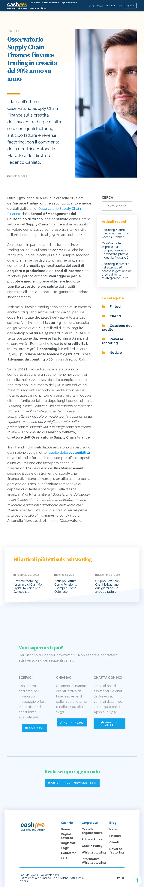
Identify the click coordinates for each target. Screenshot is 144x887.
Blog (43, 8)
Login (119, 5)
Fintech (115, 307)
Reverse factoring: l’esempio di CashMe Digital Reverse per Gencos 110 (28, 586)
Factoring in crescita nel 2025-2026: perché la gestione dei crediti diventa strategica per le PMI (117, 271)
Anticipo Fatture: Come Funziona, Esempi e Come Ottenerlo (65, 586)
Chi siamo (35, 2)
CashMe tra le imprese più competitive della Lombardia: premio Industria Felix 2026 (115, 250)
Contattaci (110, 5)
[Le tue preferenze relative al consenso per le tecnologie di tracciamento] (137, 880)
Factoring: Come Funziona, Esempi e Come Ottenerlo (115, 233)
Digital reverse (69, 2)
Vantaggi (34, 8)
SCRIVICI (36, 727)
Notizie (115, 353)
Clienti (115, 316)
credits (24, 881)
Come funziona (50, 2)
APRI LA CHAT (111, 724)
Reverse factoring (112, 341)
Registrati (130, 5)
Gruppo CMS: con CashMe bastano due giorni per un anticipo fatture (107, 586)
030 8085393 (97, 5)
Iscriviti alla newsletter (72, 782)
